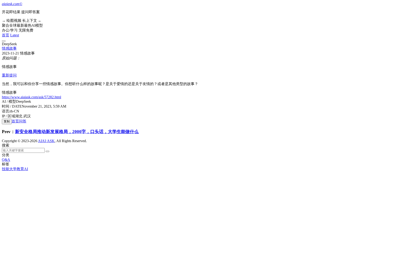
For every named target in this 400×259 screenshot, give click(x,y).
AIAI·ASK (46, 141)
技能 (5, 169)
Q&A (6, 160)
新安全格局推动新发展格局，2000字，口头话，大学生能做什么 (77, 131)
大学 (13, 169)
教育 (20, 169)
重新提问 (9, 75)
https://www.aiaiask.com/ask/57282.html (31, 97)
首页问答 (19, 121)
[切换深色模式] (4, 41)
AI (26, 169)
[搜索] (47, 151)
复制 (7, 121)
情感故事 (9, 48)
